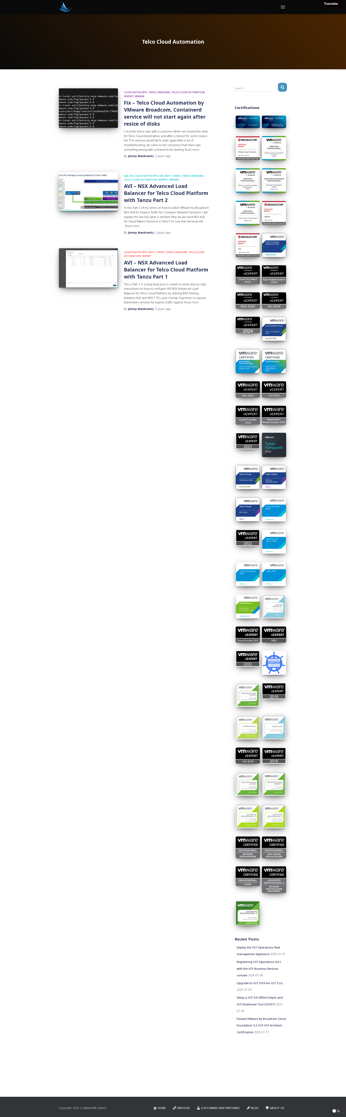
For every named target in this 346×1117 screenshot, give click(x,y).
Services (183, 1108)
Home (162, 1108)
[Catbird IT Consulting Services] (65, 7)
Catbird (101, 1108)
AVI (132, 176)
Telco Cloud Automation (188, 92)
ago (163, 156)
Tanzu (177, 176)
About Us (277, 1108)
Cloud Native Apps (135, 92)
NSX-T (168, 176)
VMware (139, 96)
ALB (126, 176)
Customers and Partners (220, 1108)
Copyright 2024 (69, 1108)
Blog (254, 1108)
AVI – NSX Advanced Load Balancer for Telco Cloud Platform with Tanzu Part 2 (166, 193)
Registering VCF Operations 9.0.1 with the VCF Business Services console (259, 968)
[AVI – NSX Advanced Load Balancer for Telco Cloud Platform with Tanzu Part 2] (88, 191)
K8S (161, 176)
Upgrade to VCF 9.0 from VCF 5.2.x (260, 983)
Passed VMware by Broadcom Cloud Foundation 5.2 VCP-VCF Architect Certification (261, 1025)
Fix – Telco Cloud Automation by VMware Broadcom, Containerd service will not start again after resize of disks (164, 113)
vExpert (128, 96)
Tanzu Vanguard (159, 92)
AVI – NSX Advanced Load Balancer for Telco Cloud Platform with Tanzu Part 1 (166, 269)
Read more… (193, 149)
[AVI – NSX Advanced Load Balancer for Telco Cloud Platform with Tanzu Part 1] (88, 268)
